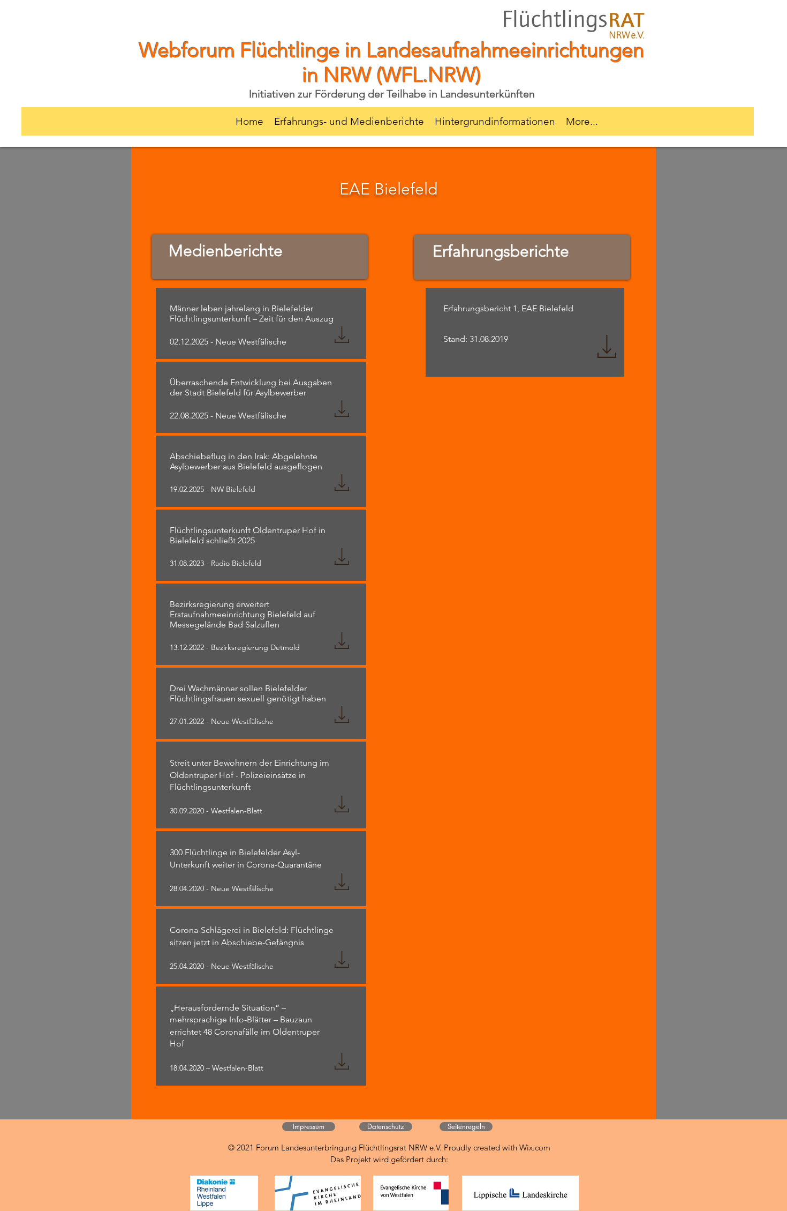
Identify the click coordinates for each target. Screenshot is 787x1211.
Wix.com (534, 1147)
